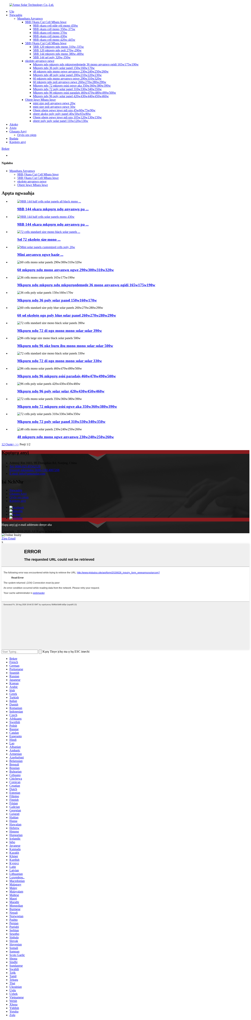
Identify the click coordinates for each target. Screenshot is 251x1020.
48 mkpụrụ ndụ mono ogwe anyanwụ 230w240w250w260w (71, 71)
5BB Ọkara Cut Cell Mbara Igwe (45, 43)
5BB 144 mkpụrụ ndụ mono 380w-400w (58, 53)
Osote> (10, 444)
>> (17, 444)
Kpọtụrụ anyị (17, 142)
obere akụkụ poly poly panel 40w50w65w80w (62, 113)
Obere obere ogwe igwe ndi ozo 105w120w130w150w (67, 117)
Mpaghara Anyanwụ (30, 18)
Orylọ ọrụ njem (26, 135)
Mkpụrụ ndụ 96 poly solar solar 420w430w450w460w (61, 391)
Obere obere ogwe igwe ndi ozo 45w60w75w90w (64, 110)
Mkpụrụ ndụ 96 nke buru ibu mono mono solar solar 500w (65, 346)
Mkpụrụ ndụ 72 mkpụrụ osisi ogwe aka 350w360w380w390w (72, 85)
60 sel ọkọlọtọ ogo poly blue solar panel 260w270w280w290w (66, 315)
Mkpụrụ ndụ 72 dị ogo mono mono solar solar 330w (59, 361)
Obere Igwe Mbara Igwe (40, 99)
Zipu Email (8, 538)
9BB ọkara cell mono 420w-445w (54, 39)
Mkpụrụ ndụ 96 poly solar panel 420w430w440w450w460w (71, 96)
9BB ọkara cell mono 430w (50, 36)
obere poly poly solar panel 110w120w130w (60, 121)
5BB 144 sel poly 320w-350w (52, 57)
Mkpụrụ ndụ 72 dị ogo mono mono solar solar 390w (59, 331)
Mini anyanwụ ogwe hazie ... (40, 255)
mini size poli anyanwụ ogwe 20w (54, 103)
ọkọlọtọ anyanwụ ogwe (39, 61)
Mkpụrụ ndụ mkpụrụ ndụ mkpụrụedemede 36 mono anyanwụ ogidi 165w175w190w (86, 64)
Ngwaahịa (15, 15)
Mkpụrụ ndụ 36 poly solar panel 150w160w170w (64, 68)
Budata (13, 138)
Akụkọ (13, 124)
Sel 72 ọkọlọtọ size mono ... (39, 239)
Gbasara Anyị (17, 131)
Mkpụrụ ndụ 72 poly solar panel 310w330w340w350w (67, 89)
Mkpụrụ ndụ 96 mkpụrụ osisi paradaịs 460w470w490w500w (66, 376)
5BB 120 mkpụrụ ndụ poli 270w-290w (57, 50)
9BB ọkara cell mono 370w (50, 32)
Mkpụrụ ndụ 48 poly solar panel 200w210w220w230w (67, 75)
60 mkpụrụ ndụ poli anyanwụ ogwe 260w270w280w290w (69, 82)
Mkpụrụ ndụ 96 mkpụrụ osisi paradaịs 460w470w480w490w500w (74, 92)
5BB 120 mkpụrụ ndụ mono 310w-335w (58, 46)
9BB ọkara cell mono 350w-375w (54, 29)
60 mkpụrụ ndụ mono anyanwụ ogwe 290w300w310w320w (65, 270)
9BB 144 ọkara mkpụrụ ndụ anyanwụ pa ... (53, 209)
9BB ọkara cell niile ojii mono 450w (55, 25)
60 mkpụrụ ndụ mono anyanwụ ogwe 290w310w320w (67, 78)
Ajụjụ (12, 128)
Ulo (11, 11)
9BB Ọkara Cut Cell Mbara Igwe (45, 22)
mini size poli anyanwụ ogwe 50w (54, 106)
